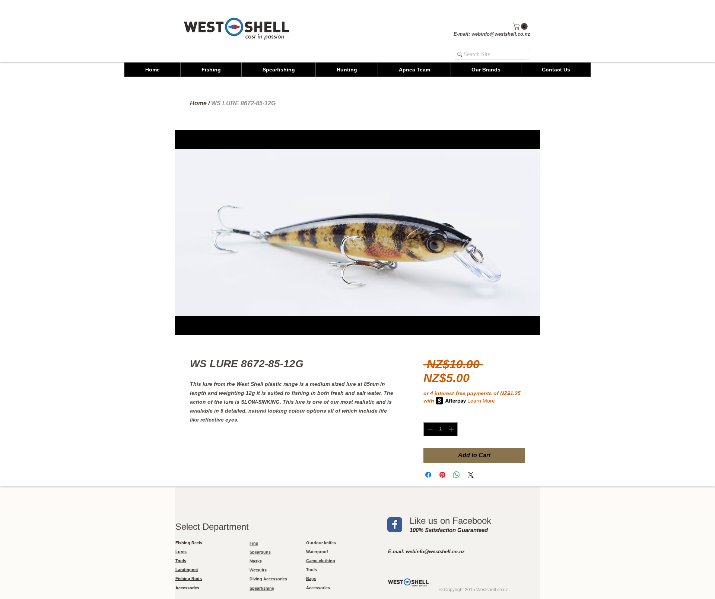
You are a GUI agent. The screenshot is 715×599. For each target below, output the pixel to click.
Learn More (481, 401)
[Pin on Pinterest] (442, 474)
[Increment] (452, 429)
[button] (521, 26)
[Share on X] (470, 474)
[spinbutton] (440, 429)
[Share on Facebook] (428, 474)
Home (198, 103)
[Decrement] (429, 429)
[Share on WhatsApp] (456, 474)
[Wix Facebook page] (394, 524)
